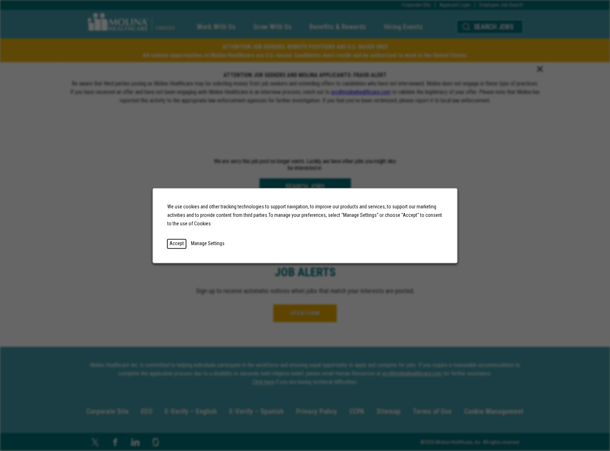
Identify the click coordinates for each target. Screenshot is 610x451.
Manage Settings (208, 243)
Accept (176, 243)
